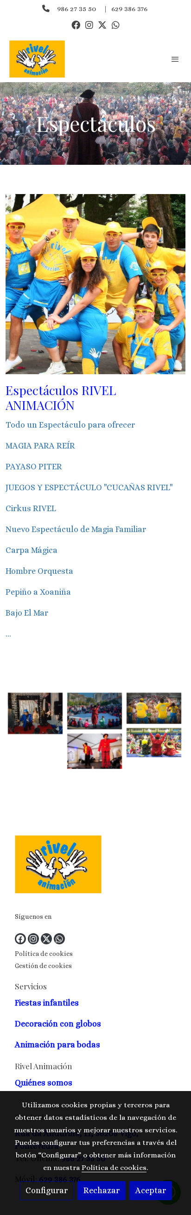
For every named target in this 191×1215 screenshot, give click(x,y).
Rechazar (101, 1190)
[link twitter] (102, 24)
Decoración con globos (58, 1023)
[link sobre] (95, 866)
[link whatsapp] (116, 24)
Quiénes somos (43, 1082)
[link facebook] (75, 24)
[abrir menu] (175, 59)
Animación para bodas (58, 1044)
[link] (37, 59)
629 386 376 (129, 9)
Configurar (46, 1190)
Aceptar (150, 1190)
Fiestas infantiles (47, 1002)
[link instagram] (89, 24)
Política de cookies (44, 953)
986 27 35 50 (76, 9)
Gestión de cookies (43, 965)
